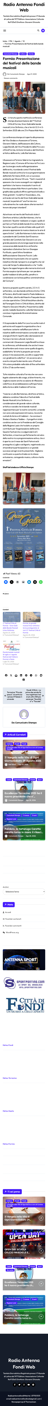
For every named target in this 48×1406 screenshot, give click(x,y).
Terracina (10, 1270)
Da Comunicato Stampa (16, 74)
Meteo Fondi (8, 1045)
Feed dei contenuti (13, 919)
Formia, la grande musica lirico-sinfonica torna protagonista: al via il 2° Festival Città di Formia (31, 628)
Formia (31, 54)
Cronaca (26, 815)
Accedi (8, 912)
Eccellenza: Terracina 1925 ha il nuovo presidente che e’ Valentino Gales (23, 796)
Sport (40, 780)
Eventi (17, 744)
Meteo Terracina (10, 1078)
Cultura (23, 54)
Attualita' (10, 1234)
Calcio (9, 780)
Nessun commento (10, 78)
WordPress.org (12, 932)
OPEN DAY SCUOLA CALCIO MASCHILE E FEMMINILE (16, 1252)
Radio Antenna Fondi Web (24, 7)
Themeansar (30, 1402)
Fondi (24, 744)
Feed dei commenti (13, 926)
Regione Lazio (11, 819)
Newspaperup (17, 1402)
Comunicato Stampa (25, 722)
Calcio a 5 (19, 1234)
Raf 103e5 (12, 764)
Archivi (6, 887)
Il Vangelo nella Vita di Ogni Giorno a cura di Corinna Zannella (25, 748)
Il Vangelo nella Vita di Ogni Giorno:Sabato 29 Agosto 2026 (23, 759)
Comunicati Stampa (10, 54)
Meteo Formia (9, 1144)
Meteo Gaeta (8, 1111)
